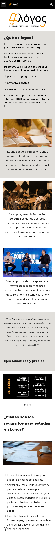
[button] (3, 4)
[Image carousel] (27, 390)
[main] (27, 73)
